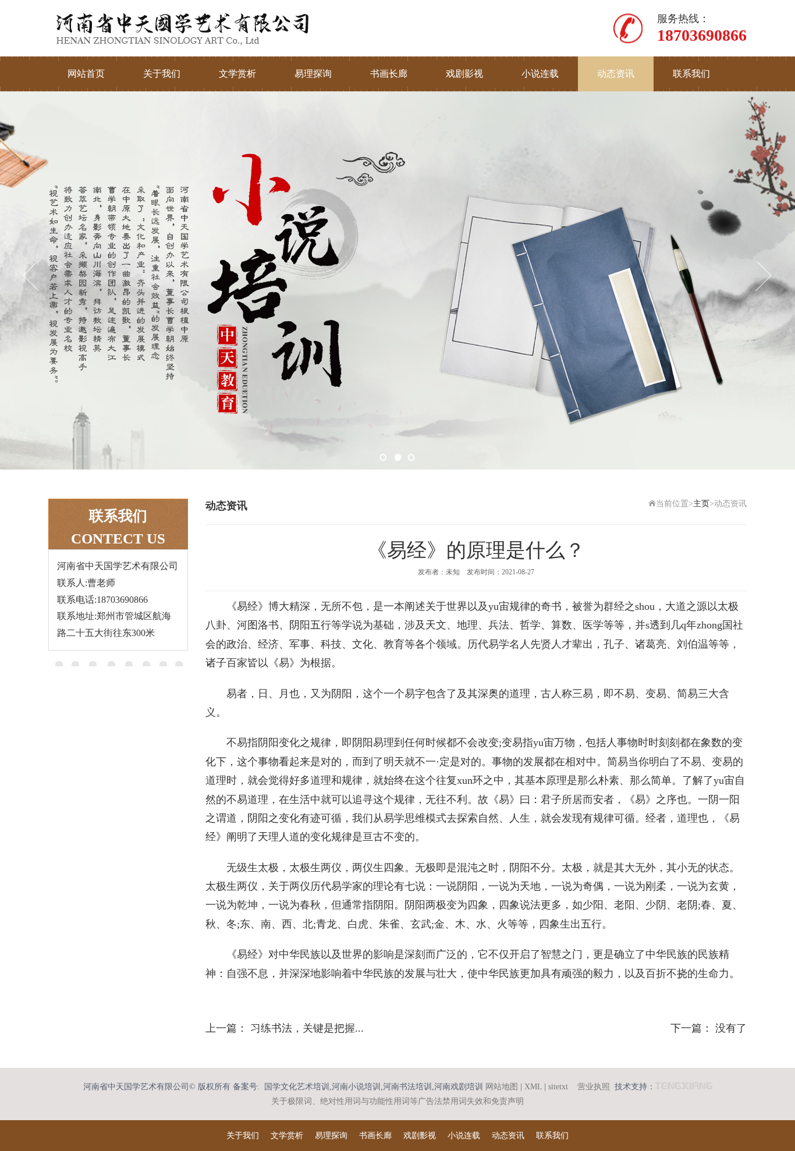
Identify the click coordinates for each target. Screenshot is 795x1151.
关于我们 (161, 74)
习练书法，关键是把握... (307, 1028)
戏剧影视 (464, 74)
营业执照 (593, 1086)
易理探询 (313, 74)
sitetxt (558, 1086)
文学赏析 (237, 74)
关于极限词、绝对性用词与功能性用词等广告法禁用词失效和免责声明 (397, 1101)
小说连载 (540, 74)
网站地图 (501, 1086)
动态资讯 (615, 74)
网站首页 (86, 74)
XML (533, 1086)
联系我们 (691, 74)
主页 (701, 503)
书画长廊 (388, 74)
